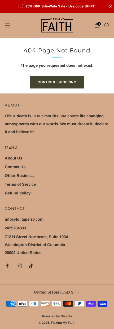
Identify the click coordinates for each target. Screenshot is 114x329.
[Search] (106, 25)
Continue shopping (57, 82)
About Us (13, 158)
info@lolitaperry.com (24, 219)
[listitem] (57, 6)
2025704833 (15, 228)
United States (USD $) (54, 292)
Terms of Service (20, 184)
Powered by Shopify (57, 316)
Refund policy (17, 193)
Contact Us (15, 166)
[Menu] (7, 25)
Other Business (19, 175)
